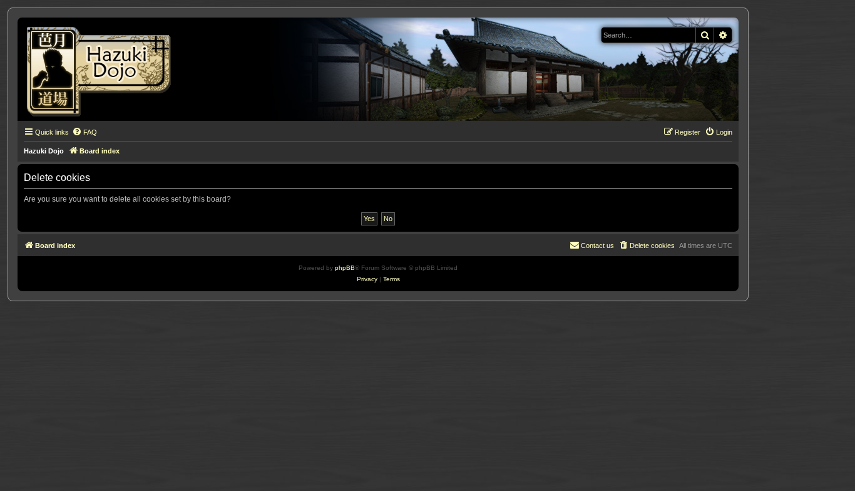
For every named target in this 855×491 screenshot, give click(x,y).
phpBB (345, 267)
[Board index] (103, 69)
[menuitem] (84, 132)
